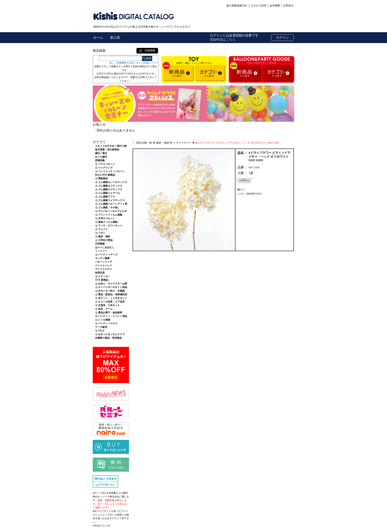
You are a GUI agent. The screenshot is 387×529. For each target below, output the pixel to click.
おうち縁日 (101, 156)
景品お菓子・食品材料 (110, 312)
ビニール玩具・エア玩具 (111, 301)
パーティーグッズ (108, 254)
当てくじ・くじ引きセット (112, 298)
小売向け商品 (105, 240)
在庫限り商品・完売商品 (108, 337)
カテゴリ (99, 142)
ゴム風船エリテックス (110, 189)
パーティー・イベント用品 (112, 316)
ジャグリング (105, 167)
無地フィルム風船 (108, 222)
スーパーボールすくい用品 (112, 287)
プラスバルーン (106, 164)
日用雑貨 (100, 243)
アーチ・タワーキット (110, 225)
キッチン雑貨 (102, 258)
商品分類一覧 (144, 142)
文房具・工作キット (109, 305)
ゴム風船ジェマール (109, 193)
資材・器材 (104, 236)
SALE (101, 330)
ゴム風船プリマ (106, 196)
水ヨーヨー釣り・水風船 (111, 290)
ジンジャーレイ (103, 265)
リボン (101, 232)
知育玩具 (100, 272)
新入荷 (115, 37)
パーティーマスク (108, 323)
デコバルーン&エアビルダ (112, 211)
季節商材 (103, 178)
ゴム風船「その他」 (109, 207)
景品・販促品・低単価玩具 (112, 294)
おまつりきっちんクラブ (111, 334)
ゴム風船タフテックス (110, 185)
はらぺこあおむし (104, 247)
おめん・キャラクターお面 (112, 283)
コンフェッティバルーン (111, 171)
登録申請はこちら (223, 39)
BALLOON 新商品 (105, 174)
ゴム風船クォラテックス (111, 200)
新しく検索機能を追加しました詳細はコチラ (133, 62)
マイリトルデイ (103, 269)
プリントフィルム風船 (110, 214)
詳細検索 (148, 50)
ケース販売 (101, 327)
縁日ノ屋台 (101, 153)
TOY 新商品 (101, 279)
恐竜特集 (100, 160)
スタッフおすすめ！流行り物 (111, 145)
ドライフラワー (182, 142)
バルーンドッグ (103, 261)
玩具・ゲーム (105, 308)
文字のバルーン (106, 218)
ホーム (98, 37)
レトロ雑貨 (104, 319)
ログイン (282, 37)
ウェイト (103, 229)
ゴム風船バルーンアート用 (112, 203)
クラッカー (104, 276)
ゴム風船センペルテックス (112, 182)
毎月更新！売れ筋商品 (107, 149)
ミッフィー (101, 251)
